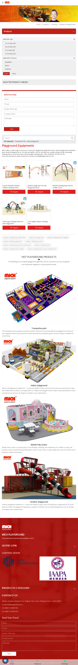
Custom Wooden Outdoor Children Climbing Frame (11, 187)
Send (11, 129)
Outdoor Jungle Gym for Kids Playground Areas (37, 187)
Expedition (8, 62)
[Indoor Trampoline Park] (39, 296)
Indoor (7, 65)
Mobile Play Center (39, 444)
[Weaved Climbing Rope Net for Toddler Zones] (64, 172)
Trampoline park (39, 328)
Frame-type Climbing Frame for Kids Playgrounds (13, 223)
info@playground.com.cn (45, 156)
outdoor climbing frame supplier (57, 237)
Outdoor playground (39, 502)
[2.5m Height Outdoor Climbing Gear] (39, 208)
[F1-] (39, 477)
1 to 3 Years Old (10, 43)
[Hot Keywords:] (72, 138)
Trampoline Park (20, 141)
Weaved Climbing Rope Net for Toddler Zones (63, 187)
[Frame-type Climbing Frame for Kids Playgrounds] (14, 208)
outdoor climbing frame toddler (13, 249)
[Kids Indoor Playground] (39, 360)
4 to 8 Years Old (10, 47)
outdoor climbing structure (34, 241)
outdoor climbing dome (42, 245)
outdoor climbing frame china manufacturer (42, 249)
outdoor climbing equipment (12, 241)
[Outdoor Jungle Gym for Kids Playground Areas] (39, 172)
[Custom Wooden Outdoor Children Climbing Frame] (14, 172)
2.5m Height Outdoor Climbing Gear (38, 223)
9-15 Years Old (10, 50)
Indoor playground (33, 141)
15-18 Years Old (10, 53)
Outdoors (8, 69)
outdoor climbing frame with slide (14, 237)
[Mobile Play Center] (39, 418)
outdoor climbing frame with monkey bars (17, 245)
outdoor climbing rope (36, 237)
